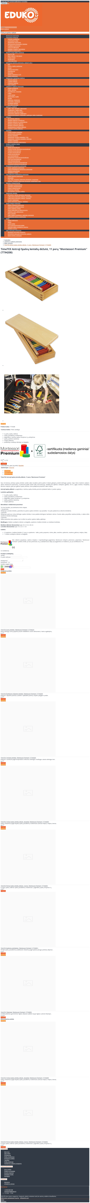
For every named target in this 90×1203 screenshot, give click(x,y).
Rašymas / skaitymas (14, 100)
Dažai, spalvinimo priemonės (16, 168)
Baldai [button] (7, 218)
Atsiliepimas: (4, 561)
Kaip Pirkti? (7, 1153)
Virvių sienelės (12, 213)
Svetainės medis (8, 1174)
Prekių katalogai (8, 1162)
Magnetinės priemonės (14, 42)
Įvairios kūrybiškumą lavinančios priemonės (20, 169)
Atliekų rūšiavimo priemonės (16, 205)
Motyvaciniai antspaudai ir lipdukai (17, 44)
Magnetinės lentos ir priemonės (17, 217)
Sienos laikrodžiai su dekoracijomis (18, 210)
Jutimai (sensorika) (13, 69)
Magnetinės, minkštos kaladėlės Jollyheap (19, 139)
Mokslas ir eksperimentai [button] (13, 183)
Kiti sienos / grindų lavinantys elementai (19, 195)
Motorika (10, 73)
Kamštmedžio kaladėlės (14, 134)
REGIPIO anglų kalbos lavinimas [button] (15, 52)
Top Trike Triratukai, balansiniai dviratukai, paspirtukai (23, 179)
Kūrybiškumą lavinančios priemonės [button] (16, 166)
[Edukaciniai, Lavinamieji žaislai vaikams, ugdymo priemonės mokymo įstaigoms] (21, 25)
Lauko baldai (11, 224)
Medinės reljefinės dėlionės (15, 124)
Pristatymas (7, 1155)
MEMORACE (11, 59)
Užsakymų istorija (9, 1184)
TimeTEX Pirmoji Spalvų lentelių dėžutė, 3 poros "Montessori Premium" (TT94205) (24, 886)
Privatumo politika (9, 1158)
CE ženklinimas (8, 472)
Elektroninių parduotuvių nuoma (10, 1198)
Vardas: (3, 555)
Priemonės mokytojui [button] (12, 37)
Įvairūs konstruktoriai (14, 154)
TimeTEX (11, 467)
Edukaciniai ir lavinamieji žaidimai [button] (15, 78)
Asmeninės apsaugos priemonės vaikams (19, 234)
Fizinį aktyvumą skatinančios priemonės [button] (17, 174)
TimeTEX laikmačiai (13, 47)
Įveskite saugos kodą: (7, 564)
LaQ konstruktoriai (13, 156)
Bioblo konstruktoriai (14, 147)
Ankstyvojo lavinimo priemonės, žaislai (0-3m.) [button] (19, 63)
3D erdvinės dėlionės (14, 119)
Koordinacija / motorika (14, 91)
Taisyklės (6, 1160)
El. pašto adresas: (6, 557)
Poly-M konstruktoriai (14, 161)
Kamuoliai (10, 178)
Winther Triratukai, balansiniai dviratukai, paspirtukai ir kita (24, 181)
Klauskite (21, 465)
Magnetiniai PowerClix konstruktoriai (18, 157)
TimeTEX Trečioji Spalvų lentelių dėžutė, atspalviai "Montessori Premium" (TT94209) (25, 822)
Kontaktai (24, 1)
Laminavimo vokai (13, 41)
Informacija (4, 1149)
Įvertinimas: (4, 562)
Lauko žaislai (11, 95)
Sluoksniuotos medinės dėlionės (17, 127)
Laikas (9, 93)
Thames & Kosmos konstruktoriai (17, 162)
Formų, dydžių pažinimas (15, 66)
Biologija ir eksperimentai (15, 185)
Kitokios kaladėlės (13, 135)
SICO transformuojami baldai (16, 225)
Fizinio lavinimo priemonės (15, 176)
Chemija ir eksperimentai (15, 186)
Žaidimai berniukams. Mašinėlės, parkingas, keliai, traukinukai (25, 115)
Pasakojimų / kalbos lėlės (15, 110)
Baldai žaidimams (13, 220)
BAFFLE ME (11, 54)
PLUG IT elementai (13, 200)
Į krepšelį (3, 635)
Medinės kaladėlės (13, 140)
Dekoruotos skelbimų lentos (16, 207)
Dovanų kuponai (9, 1173)
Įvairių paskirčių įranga (14, 208)
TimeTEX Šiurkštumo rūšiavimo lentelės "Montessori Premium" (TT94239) (22, 694)
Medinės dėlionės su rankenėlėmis (17, 122)
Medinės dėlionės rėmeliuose (16, 120)
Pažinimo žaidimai (13, 83)
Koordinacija (11, 71)
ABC (9, 64)
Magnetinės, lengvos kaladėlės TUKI (18, 137)
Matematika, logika (13, 96)
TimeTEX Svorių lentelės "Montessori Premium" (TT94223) (17, 630)
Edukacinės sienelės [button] (11, 193)
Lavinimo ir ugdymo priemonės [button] (15, 86)
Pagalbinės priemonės (14, 46)
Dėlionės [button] (8, 117)
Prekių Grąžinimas (9, 1157)
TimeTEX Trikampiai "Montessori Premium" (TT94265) (16, 1012)
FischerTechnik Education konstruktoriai (19, 149)
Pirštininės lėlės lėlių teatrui (15, 112)
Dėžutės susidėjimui (13, 39)
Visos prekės (7, 1169)
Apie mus (6, 1152)
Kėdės (9, 222)
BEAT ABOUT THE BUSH (15, 56)
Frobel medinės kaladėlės (15, 132)
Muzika (10, 98)
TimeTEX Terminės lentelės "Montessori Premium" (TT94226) (18, 758)
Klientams (4, 1179)
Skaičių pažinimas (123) (14, 74)
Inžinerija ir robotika (13, 190)
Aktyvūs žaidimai (12, 80)
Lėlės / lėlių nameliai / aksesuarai (17, 108)
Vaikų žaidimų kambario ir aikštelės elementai (21, 215)
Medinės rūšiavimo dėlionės (16, 125)
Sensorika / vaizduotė (14, 101)
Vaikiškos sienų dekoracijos (15, 212)
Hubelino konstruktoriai (14, 151)
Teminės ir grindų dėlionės (15, 129)
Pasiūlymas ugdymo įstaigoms (13, 1163)
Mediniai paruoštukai (14, 171)
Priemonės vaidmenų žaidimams (17, 113)
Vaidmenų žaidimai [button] (11, 107)
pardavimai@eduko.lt (15, 1)
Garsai (9, 68)
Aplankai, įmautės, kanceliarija (16, 49)
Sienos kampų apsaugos (15, 235)
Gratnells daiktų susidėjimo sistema (18, 227)
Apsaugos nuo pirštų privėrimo (16, 232)
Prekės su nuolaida (9, 1171)
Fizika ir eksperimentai (14, 188)
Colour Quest (11, 58)
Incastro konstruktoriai (14, 152)
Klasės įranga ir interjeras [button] (13, 203)
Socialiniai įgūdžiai (13, 103)
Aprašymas (7, 471)
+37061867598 (5, 1)
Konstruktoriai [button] (10, 146)
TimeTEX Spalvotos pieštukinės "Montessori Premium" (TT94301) (19, 948)
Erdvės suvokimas (13, 88)
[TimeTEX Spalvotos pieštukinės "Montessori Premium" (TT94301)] (28, 946)
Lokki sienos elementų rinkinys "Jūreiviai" (19, 198)
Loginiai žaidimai (12, 81)
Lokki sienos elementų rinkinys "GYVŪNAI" (20, 196)
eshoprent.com (24, 1198)
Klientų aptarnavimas (6, 1166)
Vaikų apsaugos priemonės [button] (13, 230)
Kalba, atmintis (12, 90)
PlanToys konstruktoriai (14, 159)
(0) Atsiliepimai (8, 474)
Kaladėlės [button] (8, 130)
